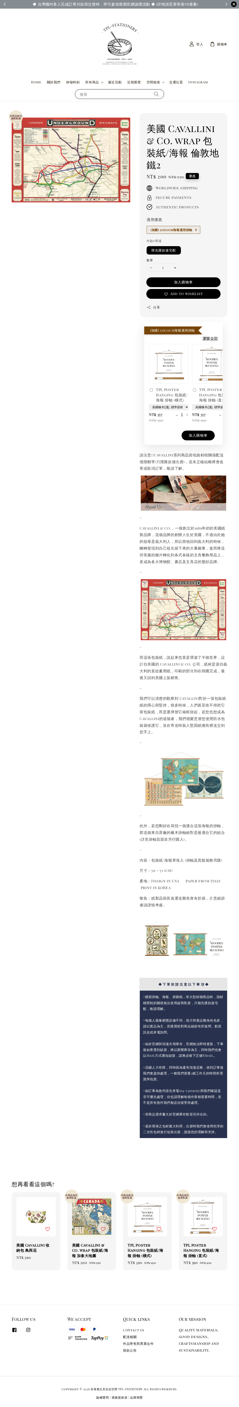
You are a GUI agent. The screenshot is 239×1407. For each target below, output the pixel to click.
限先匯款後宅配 (163, 250)
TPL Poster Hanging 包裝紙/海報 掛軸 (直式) (215, 394)
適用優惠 (154, 219)
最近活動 (115, 82)
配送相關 (130, 1337)
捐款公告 (130, 1350)
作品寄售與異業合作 (138, 1343)
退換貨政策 (120, 1397)
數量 (150, 260)
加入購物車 (183, 282)
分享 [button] (156, 307)
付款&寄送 (154, 241)
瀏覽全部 (210, 338)
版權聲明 (102, 1397)
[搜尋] (156, 94)
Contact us (133, 1330)
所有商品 (92, 82)
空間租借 (153, 82)
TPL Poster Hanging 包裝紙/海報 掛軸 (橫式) (172, 394)
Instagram (198, 82)
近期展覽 (134, 82)
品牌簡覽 (136, 1397)
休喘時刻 (73, 82)
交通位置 (176, 82)
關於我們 (53, 82)
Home (36, 82)
